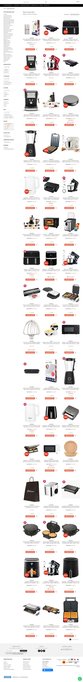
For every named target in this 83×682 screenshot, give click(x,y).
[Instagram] (44, 651)
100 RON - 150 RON (8, 117)
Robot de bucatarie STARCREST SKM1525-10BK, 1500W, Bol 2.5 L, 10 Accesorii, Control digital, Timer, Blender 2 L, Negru (32, 235)
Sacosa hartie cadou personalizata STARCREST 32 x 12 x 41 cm (31, 507)
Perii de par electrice (7, 47)
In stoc (6, 135)
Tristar (51, 341)
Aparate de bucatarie (8, 17)
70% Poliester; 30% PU (9, 149)
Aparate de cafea (7, 18)
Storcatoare (6, 60)
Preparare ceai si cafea (8, 56)
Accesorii (5, 14)
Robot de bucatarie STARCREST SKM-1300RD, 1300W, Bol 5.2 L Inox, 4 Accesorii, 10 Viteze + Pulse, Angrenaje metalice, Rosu (51, 74)
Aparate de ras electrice (8, 25)
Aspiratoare (6, 32)
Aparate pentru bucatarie (8, 29)
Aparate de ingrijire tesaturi (9, 22)
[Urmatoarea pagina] (77, 639)
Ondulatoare (6, 46)
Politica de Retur (26, 664)
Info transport (25, 663)
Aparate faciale (6, 28)
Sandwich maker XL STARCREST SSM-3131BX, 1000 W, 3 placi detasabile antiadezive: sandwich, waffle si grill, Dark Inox (51, 198)
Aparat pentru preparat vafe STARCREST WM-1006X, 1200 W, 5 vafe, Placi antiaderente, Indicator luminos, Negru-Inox (32, 542)
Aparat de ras (7, 84)
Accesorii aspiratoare (8, 15)
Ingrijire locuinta (7, 40)
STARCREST (32, 38)
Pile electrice (6, 50)
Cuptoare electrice (7, 36)
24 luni (6, 103)
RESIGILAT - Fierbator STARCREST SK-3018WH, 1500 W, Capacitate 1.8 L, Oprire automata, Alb (32, 198)
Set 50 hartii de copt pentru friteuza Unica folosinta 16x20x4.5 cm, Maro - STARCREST (71, 461)
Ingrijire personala (7, 42)
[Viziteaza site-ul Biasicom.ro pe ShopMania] (7, 677)
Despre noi (16, 5)
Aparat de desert (8, 82)
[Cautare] (46, 2)
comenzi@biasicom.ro (67, 649)
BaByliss (6, 69)
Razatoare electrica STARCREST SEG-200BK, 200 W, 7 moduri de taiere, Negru (51, 115)
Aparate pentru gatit (7, 31)
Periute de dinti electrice (8, 49)
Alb (5, 92)
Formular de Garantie (27, 669)
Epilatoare (5, 39)
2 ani (6, 101)
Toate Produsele (8, 5)
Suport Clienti (27, 659)
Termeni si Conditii (7, 664)
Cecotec (6, 71)
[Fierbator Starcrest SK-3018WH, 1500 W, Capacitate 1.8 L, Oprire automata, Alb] (32, 413)
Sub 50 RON (7, 114)
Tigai (4, 61)
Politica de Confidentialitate (17, 653)
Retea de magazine (7, 666)
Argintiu (6, 94)
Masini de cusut (7, 44)
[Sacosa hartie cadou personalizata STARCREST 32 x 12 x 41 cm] (32, 489)
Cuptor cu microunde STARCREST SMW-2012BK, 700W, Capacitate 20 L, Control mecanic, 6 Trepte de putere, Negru (70, 343)
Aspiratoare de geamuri (8, 33)
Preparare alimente (7, 54)
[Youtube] (41, 651)
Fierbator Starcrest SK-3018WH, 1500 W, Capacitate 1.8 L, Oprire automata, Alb (31, 426)
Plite (4, 53)
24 (5, 104)
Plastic (6, 147)
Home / (5, 8)
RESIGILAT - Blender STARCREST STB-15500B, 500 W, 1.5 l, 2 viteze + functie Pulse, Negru (31, 161)
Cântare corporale (7, 37)
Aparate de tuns (7, 26)
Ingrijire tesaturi (7, 43)
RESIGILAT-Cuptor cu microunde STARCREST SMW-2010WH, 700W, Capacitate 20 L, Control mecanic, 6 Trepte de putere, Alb (51, 461)
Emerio (6, 72)
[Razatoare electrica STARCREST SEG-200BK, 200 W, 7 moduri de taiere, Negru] (51, 100)
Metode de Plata (26, 661)
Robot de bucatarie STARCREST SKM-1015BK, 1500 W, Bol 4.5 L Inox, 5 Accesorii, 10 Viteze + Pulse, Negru (71, 198)
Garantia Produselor (27, 666)
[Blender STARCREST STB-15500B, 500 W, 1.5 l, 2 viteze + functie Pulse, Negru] (71, 371)
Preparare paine (7, 58)
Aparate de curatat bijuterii (9, 19)
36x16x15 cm (7, 142)
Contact (5, 661)
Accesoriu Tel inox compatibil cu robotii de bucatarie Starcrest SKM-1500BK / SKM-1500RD (31, 343)
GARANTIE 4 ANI (34, 5)
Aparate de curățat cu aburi (9, 21)
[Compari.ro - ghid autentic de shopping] (33, 677)
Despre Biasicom (8, 659)
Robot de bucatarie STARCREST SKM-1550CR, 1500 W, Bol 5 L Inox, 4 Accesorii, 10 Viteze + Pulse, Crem (71, 161)
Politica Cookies (7, 667)
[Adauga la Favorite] (36, 49)
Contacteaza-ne (49, 670)
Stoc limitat (7, 136)
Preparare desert (7, 57)
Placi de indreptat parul (8, 51)
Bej (5, 96)
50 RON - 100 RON (8, 116)
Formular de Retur (25, 5)
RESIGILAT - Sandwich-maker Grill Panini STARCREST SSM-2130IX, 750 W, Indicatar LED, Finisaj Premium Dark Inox (71, 426)
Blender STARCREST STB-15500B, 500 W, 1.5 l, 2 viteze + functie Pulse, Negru (70, 389)
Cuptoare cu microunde (8, 35)
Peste (6, 123)
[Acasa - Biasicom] (10, 2)
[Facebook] (39, 651)
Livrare (41, 5)
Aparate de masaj (7, 24)
